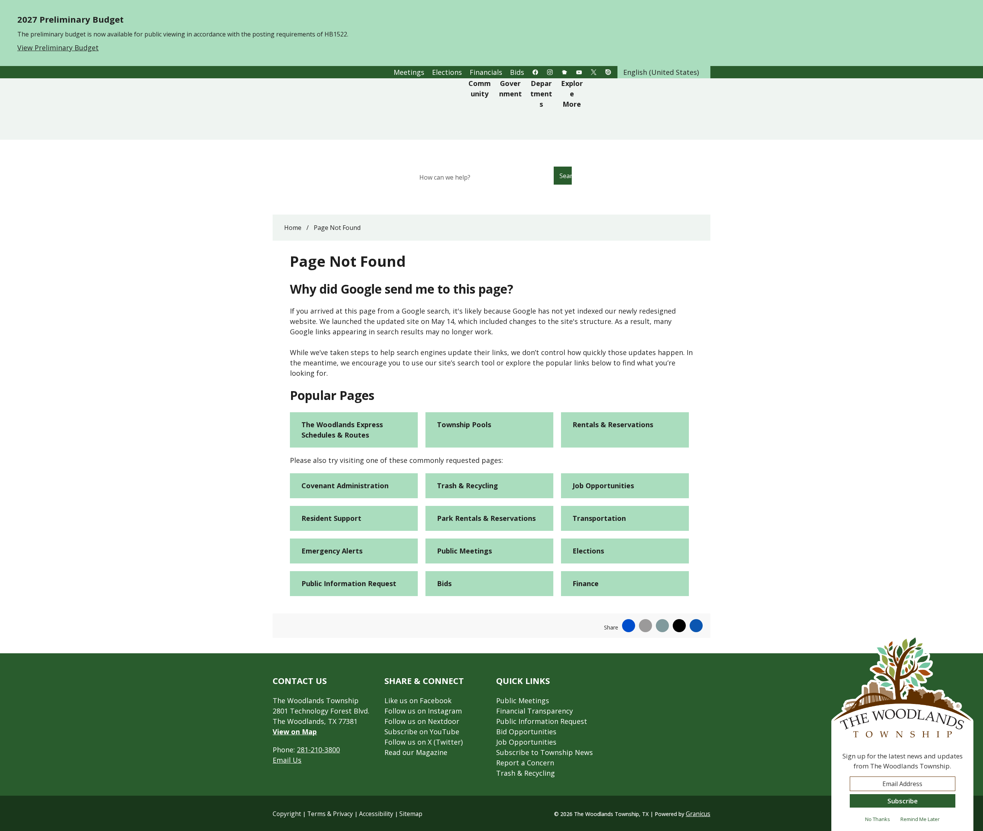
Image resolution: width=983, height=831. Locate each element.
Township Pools (464, 424)
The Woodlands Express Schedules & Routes (342, 429)
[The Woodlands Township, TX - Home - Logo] (371, 109)
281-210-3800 (318, 749)
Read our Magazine (415, 752)
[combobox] (663, 72)
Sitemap (410, 814)
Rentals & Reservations (613, 424)
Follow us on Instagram (423, 710)
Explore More (572, 94)
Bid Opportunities (526, 731)
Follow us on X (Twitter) (423, 742)
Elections (588, 550)
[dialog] (902, 733)
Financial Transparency (534, 710)
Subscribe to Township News (544, 752)
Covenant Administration (345, 485)
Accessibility (376, 814)
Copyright (287, 814)
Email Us (287, 760)
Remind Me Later (920, 819)
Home (292, 227)
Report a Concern (525, 762)
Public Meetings (464, 550)
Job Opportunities (603, 485)
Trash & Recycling (467, 485)
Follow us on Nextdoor (421, 721)
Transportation (599, 518)
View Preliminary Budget (58, 47)
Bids (444, 583)
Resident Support (331, 518)
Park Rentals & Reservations (486, 518)
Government (510, 88)
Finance (586, 583)
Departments (541, 94)
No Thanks (877, 819)
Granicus (698, 814)
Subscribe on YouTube (421, 731)
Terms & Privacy (330, 814)
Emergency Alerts (331, 550)
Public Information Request (348, 583)
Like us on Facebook (418, 700)
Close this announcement (973, 8)
